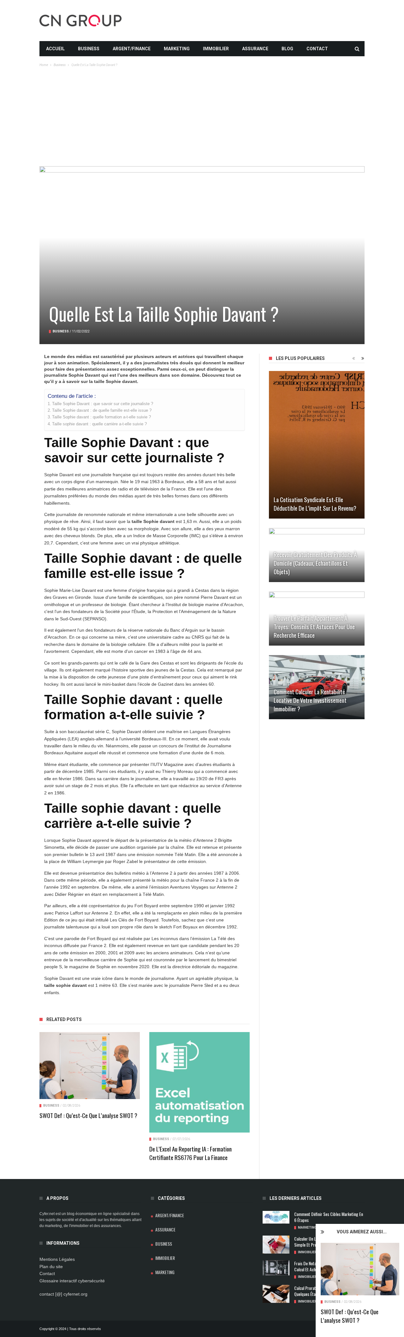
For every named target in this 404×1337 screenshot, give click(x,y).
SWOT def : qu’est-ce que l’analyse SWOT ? (349, 1315)
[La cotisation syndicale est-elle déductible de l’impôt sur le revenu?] (317, 445)
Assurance (255, 48)
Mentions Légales (57, 1259)
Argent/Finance (132, 48)
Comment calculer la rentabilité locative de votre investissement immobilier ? (310, 700)
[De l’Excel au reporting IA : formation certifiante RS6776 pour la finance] (199, 1082)
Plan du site (51, 1266)
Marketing (177, 48)
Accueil (55, 48)
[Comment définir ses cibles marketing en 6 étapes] (276, 1217)
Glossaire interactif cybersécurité (72, 1280)
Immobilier (216, 48)
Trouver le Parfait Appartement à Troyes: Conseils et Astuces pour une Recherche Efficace (314, 626)
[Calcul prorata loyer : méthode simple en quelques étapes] (276, 1294)
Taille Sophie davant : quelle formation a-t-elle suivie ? (101, 417)
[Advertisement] (202, 119)
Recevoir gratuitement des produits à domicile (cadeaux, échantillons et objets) (315, 563)
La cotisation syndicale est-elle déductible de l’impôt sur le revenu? (315, 503)
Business (88, 48)
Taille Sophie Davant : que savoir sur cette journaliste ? (102, 404)
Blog (287, 48)
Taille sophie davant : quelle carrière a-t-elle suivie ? (99, 424)
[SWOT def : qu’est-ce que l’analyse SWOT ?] (360, 1269)
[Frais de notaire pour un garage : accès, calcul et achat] (276, 1267)
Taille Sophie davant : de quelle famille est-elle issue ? (102, 410)
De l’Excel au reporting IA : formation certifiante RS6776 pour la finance (190, 1153)
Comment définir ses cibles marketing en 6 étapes (328, 1217)
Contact (317, 48)
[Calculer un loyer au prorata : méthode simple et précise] (276, 1245)
